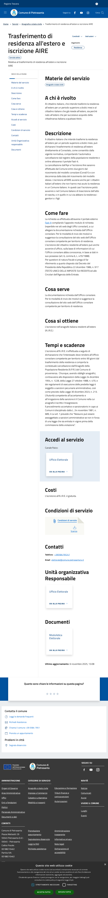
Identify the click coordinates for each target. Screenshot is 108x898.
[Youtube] (80, 12)
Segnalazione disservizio (39, 839)
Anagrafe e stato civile (32, 24)
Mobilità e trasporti (36, 802)
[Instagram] (87, 12)
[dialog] (54, 880)
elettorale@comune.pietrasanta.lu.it (67, 560)
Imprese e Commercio (37, 793)
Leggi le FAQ (33, 844)
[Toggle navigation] (5, 12)
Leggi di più (69, 880)
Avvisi (83, 797)
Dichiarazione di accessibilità (62, 850)
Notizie (84, 788)
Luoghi (84, 810)
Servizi (15, 24)
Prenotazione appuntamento (34, 832)
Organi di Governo (10, 788)
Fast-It (48, 222)
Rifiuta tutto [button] (64, 892)
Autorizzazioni (61, 801)
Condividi (76, 36)
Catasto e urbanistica (37, 797)
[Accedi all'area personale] (96, 4)
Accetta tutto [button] (43, 892)
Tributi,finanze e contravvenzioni (62, 794)
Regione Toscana (11, 3)
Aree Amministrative (11, 793)
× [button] (105, 865)
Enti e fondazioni (9, 802)
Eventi (84, 815)
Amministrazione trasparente (62, 832)
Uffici (4, 797)
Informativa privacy (63, 839)
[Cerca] (102, 12)
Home (5, 24)
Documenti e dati (9, 816)
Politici (5, 807)
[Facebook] (73, 12)
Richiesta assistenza (37, 848)
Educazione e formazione (66, 788)
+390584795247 (62, 554)
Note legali (59, 844)
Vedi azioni (89, 36)
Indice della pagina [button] (18, 74)
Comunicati (86, 793)
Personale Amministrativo (13, 812)
